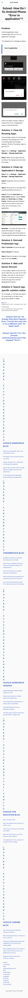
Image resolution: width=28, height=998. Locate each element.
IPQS (4, 966)
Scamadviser (7, 972)
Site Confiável (7, 984)
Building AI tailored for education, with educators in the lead (12, 559)
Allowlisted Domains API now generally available (11, 708)
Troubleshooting (5, 306)
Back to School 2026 (9, 819)
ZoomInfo (6, 978)
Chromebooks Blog (13, 553)
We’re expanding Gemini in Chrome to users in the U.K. (14, 936)
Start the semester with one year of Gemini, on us (13, 824)
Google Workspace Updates (13, 684)
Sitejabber (6, 976)
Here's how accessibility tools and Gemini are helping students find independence (13, 565)
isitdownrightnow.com (9, 968)
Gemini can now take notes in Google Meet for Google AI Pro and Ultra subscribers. (13, 469)
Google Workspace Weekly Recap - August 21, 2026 (13, 691)
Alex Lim (5, 302)
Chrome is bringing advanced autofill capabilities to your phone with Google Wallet (13, 943)
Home (3, 308)
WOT (4, 970)
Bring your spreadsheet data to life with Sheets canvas (13, 452)
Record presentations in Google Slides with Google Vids (12, 697)
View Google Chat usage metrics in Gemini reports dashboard (13, 702)
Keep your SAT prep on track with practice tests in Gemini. (12, 835)
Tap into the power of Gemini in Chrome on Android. (12, 931)
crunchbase (6, 964)
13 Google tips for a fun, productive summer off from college (13, 841)
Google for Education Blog (11, 813)
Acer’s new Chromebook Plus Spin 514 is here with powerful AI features (13, 583)
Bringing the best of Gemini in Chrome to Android (11, 957)
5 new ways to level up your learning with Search (13, 830)
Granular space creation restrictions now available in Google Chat (13, 714)
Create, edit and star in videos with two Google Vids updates (13, 463)
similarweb (6, 982)
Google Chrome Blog (11, 923)
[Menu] (2, 2)
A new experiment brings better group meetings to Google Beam (12, 476)
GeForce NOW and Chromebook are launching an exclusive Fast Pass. (13, 577)
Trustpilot (6, 980)
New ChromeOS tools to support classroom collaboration (12, 572)
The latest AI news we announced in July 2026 (13, 457)
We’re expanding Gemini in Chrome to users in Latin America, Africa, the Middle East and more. (14, 950)
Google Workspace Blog (13, 444)
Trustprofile (6, 974)
